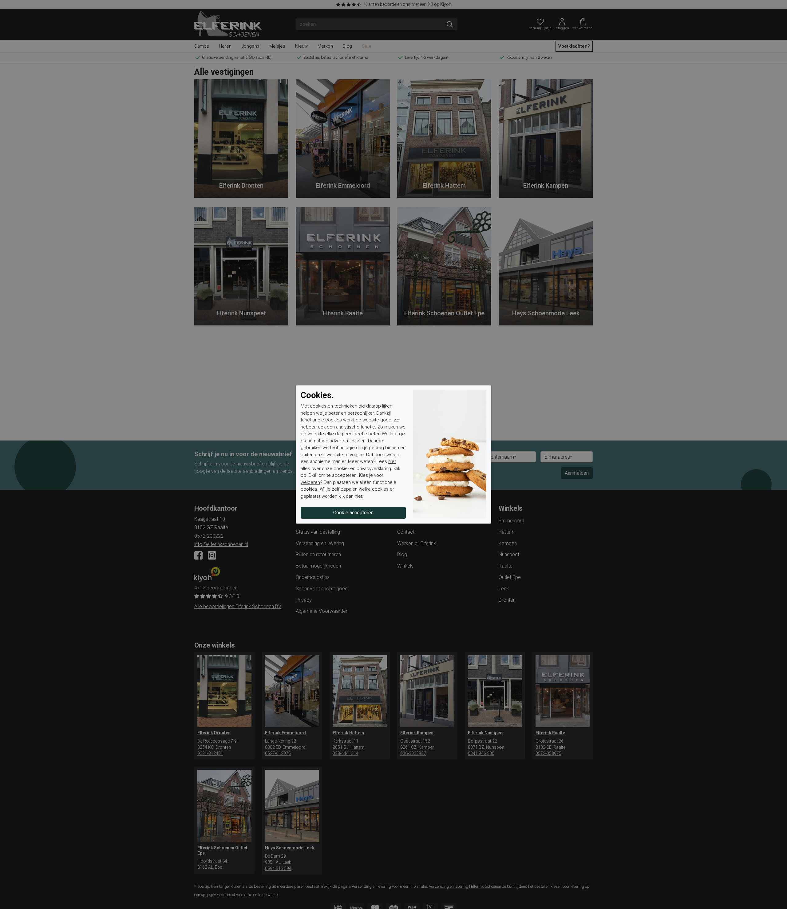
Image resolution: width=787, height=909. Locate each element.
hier (392, 461)
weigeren (310, 482)
